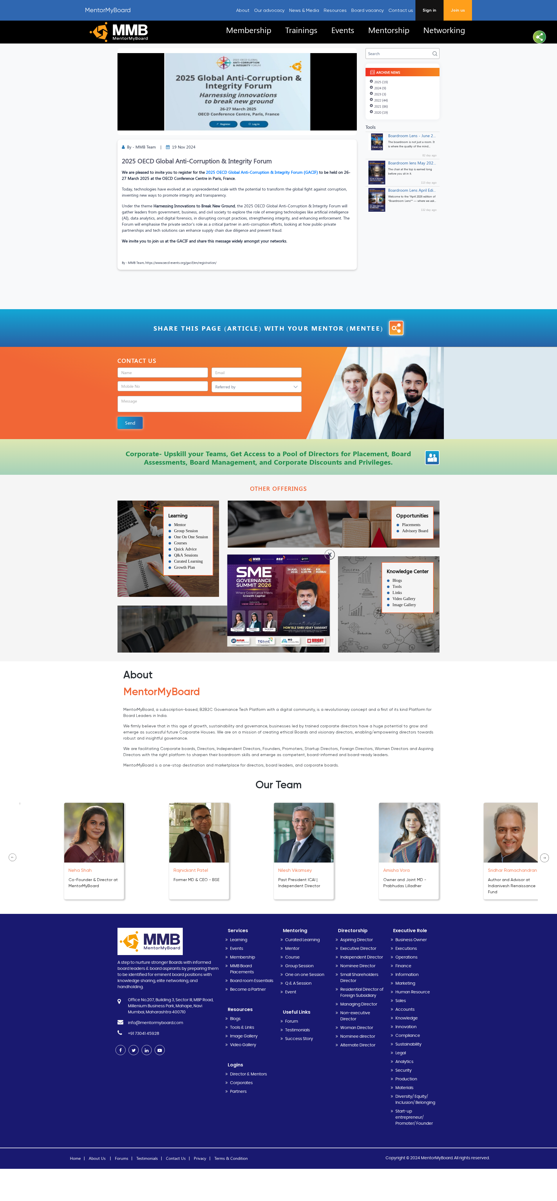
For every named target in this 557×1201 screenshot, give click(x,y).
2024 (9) (380, 88)
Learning (238, 940)
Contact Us (176, 1158)
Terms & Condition (231, 1158)
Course (292, 957)
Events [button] (342, 29)
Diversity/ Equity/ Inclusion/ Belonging (415, 1100)
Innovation (406, 1027)
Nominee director (357, 1037)
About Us (98, 1158)
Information (407, 975)
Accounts (405, 1010)
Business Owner (411, 940)
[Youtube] (160, 1050)
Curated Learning (302, 940)
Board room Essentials (251, 981)
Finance (403, 966)
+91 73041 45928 (143, 1034)
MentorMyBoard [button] (108, 10)
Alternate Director (357, 1045)
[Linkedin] (147, 1050)
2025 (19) (381, 81)
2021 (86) (381, 106)
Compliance (407, 1036)
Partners (238, 1092)
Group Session (299, 966)
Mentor (292, 949)
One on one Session (304, 975)
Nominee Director (357, 966)
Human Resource (412, 992)
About (242, 10)
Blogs (235, 1019)
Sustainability (408, 1044)
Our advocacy (269, 10)
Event (290, 992)
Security (403, 1070)
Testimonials (297, 1030)
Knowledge (406, 1018)
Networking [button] (444, 29)
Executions (406, 949)
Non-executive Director (355, 1016)
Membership (242, 957)
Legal (400, 1053)
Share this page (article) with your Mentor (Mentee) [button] (268, 328)
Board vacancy (367, 10)
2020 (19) (381, 112)
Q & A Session (298, 983)
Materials (404, 1088)
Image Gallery (244, 1036)
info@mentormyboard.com (155, 1023)
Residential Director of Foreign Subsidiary (362, 993)
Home (75, 1158)
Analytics (404, 1062)
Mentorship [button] (388, 29)
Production (406, 1079)
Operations (406, 957)
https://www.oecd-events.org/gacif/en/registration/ (180, 262)
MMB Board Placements (242, 969)
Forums (121, 1158)
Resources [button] (335, 10)
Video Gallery (243, 1045)
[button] (539, 37)
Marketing (405, 983)
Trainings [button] (301, 29)
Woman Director (356, 1028)
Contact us (400, 10)
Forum (291, 1021)
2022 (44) (381, 100)
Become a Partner (248, 990)
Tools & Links (242, 1028)
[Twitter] (134, 1050)
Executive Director (358, 949)
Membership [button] (248, 29)
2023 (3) (380, 94)
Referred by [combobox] (225, 387)
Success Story (299, 1039)
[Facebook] (120, 1050)
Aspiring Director (356, 940)
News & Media (304, 10)
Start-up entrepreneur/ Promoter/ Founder (414, 1117)
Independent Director (361, 957)
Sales (400, 1001)
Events (236, 949)
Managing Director (358, 1004)
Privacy (200, 1158)
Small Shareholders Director (359, 978)
